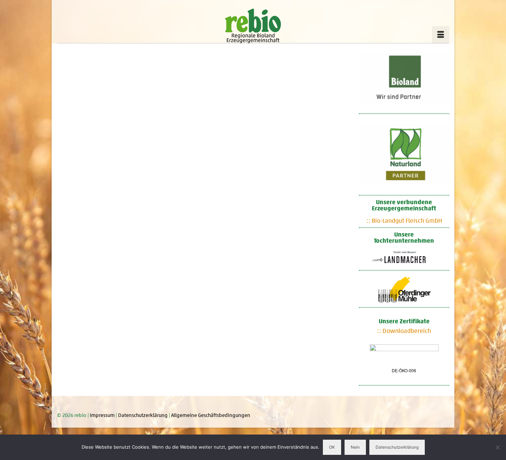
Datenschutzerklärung (143, 415)
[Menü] (440, 34)
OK (332, 447)
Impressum (102, 415)
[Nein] (497, 447)
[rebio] (253, 26)
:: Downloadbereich (404, 331)
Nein (355, 447)
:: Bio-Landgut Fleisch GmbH (404, 220)
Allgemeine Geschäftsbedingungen (210, 415)
